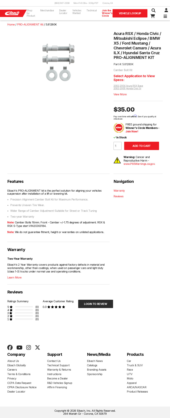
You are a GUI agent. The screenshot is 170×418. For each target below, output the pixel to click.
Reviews (118, 196)
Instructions (54, 374)
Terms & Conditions (19, 374)
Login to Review (95, 304)
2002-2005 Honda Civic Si (127, 88)
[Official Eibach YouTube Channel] (19, 348)
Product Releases (137, 391)
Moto (130, 378)
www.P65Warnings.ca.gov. (139, 164)
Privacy (11, 378)
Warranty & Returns (59, 369)
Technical (91, 10)
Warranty (119, 190)
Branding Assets (96, 369)
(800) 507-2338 (62, 3)
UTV (129, 374)
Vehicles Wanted (76, 11)
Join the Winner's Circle (107, 13)
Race (130, 369)
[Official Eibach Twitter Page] (37, 348)
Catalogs (92, 365)
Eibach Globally (16, 365)
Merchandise (47, 10)
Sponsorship (94, 374)
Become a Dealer (57, 378)
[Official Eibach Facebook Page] (9, 348)
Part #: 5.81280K (123, 64)
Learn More (14, 277)
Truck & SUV (135, 365)
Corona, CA (107, 3)
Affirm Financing (57, 387)
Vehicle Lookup (130, 13)
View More (120, 94)
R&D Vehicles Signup (59, 382)
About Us (13, 360)
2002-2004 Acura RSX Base (128, 85)
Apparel (131, 382)
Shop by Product (31, 13)
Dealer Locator (63, 11)
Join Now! (132, 131)
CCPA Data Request (19, 382)
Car (129, 360)
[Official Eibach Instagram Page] (28, 348)
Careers (12, 369)
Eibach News (95, 360)
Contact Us (54, 360)
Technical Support (58, 365)
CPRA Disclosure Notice (21, 387)
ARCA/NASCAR (136, 387)
